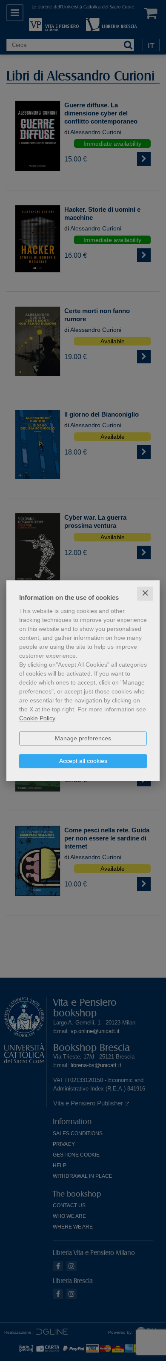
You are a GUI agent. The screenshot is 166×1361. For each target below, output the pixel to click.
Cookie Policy (37, 718)
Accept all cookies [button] (83, 760)
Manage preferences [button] (83, 738)
